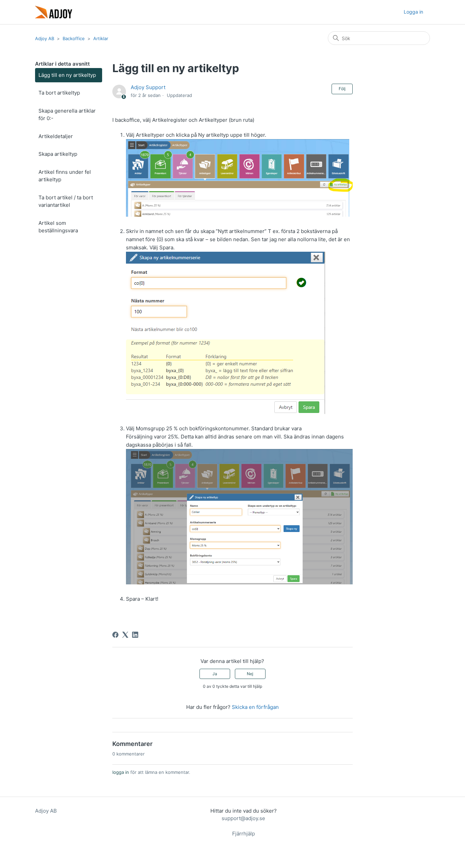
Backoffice (74, 38)
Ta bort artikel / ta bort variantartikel (65, 201)
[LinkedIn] (135, 635)
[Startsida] (53, 12)
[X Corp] (125, 635)
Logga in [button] (413, 12)
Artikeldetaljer (55, 136)
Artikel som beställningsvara (58, 227)
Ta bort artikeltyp (59, 92)
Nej (250, 673)
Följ (342, 88)
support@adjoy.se (243, 818)
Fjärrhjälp (243, 833)
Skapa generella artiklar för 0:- (67, 114)
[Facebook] (115, 635)
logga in (120, 772)
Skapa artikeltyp (57, 154)
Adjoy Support (148, 87)
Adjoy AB (44, 38)
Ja (214, 673)
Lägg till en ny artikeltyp (67, 75)
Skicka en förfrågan (255, 707)
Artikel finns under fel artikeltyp (64, 176)
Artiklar (100, 38)
